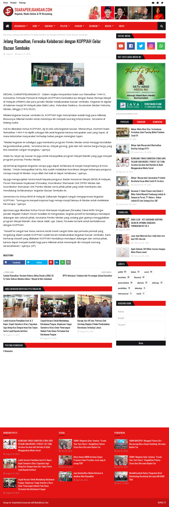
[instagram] (151, 46)
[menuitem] (7, 26)
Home (5, 2)
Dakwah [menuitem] (49, 26)
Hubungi (22, 2)
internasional (124, 293)
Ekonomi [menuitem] (93, 26)
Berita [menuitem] (108, 26)
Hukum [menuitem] (78, 26)
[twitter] (162, 3)
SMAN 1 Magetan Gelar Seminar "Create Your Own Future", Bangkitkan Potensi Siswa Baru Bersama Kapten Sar (90, 444)
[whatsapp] (161, 46)
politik (122, 271)
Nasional (139, 277)
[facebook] (157, 3)
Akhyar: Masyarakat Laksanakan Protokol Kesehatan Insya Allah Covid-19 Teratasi (148, 179)
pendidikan (124, 288)
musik (140, 293)
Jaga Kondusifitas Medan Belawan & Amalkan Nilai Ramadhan (88, 474)
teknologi (140, 288)
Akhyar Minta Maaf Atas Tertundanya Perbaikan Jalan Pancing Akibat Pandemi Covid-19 (147, 132)
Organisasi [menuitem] (19, 26)
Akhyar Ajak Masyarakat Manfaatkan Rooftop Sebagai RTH (146, 147)
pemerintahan (125, 282)
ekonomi (142, 282)
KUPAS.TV (162, 502)
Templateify (16, 502)
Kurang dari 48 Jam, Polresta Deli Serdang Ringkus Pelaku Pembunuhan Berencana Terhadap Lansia (93, 324)
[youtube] (153, 3)
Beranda (7, 34)
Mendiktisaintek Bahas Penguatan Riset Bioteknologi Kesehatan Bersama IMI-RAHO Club (147, 476)
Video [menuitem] (121, 26)
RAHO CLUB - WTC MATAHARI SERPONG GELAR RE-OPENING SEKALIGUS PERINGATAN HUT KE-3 (147, 223)
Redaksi (13, 2)
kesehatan (123, 277)
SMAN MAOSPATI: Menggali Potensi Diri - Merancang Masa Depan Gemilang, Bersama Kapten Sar (147, 444)
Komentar (157, 121)
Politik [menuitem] (63, 26)
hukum (135, 271)
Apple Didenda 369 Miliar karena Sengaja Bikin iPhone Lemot (148, 250)
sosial (148, 271)
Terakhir (141, 121)
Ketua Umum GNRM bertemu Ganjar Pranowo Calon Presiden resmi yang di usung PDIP (89, 460)
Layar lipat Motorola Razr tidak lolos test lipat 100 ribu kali (148, 237)
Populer (124, 121)
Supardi (9, 54)
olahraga (157, 282)
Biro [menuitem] (35, 26)
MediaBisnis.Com (41, 502)
